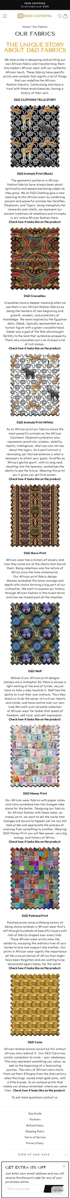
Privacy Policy (35, 1143)
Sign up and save (34, 1154)
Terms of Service (35, 1137)
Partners (35, 1119)
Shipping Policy (35, 1131)
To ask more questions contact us (34, 1097)
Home (26, 26)
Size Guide (34, 1113)
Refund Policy (35, 1125)
